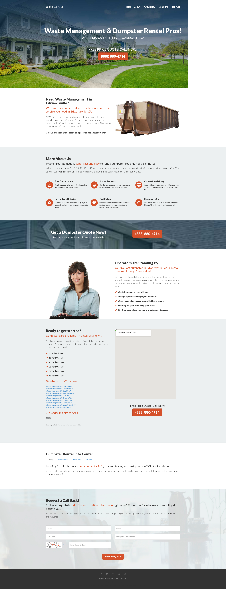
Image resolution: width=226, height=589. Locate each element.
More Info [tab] (77, 460)
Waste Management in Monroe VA (58, 407)
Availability (149, 7)
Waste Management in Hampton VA (59, 386)
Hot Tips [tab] (51, 460)
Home (128, 7)
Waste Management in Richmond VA (59, 403)
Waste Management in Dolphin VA (58, 391)
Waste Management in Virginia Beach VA (61, 405)
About (137, 7)
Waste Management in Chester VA (59, 398)
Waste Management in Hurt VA (57, 396)
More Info (163, 7)
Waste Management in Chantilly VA (59, 400)
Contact (176, 7)
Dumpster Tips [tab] (63, 460)
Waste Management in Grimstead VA (59, 389)
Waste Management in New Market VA (60, 393)
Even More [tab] (89, 460)
